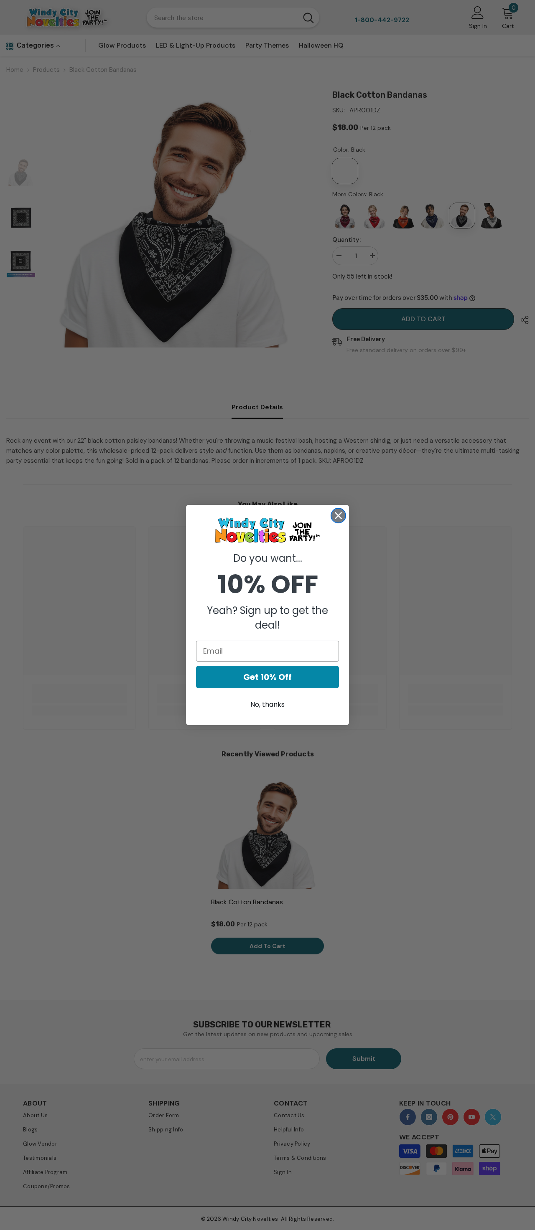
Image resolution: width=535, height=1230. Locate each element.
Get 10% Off (267, 677)
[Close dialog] (338, 515)
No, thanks (267, 704)
